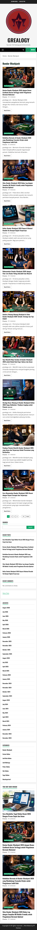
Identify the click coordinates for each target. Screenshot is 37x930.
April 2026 (6, 624)
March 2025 (6, 671)
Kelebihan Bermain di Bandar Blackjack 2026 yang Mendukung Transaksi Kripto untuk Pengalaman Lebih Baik (18, 125)
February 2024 (7, 725)
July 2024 (5, 704)
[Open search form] (23, 49)
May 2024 (5, 713)
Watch (33, 50)
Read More (8, 111)
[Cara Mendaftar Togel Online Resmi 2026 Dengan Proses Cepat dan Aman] (18, 800)
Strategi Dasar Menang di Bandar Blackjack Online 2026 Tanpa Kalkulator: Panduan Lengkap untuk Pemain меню (18, 389)
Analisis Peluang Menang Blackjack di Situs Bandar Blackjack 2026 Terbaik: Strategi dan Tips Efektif (18, 301)
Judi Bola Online (7, 758)
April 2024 (5, 717)
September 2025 (7, 654)
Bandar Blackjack (8, 86)
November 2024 (7, 688)
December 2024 (7, 683)
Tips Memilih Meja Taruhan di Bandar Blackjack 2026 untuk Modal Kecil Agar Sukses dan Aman (18, 346)
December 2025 (7, 641)
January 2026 (6, 637)
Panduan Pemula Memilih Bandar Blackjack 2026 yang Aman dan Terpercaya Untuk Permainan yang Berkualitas (18, 435)
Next (27, 516)
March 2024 (6, 721)
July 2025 (5, 662)
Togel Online (6, 775)
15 (23, 516)
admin (5, 97)
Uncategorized (7, 779)
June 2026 (5, 616)
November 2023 (7, 738)
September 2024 (7, 696)
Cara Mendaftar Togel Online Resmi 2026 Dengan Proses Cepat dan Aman (17, 815)
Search (5, 522)
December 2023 (7, 734)
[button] (3, 50)
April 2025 (5, 667)
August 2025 (6, 658)
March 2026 (6, 629)
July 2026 (5, 612)
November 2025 (7, 645)
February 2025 (7, 675)
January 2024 (6, 730)
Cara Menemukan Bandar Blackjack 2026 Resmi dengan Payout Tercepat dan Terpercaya (18, 480)
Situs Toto (6, 593)
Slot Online (6, 771)
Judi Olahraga (6, 763)
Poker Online (6, 767)
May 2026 (5, 620)
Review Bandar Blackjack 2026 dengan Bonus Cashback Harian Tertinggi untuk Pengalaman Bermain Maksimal (18, 77)
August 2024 (6, 700)
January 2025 (6, 679)
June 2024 (5, 709)
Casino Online (6, 754)
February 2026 (7, 633)
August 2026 (6, 608)
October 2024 (6, 692)
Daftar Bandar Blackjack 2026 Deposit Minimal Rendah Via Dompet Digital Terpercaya (18, 215)
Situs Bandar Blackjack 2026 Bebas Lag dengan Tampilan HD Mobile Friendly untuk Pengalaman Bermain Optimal (18, 170)
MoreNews (27, 926)
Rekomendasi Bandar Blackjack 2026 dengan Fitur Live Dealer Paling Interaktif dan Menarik (18, 258)
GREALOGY (18, 40)
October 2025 (6, 650)
